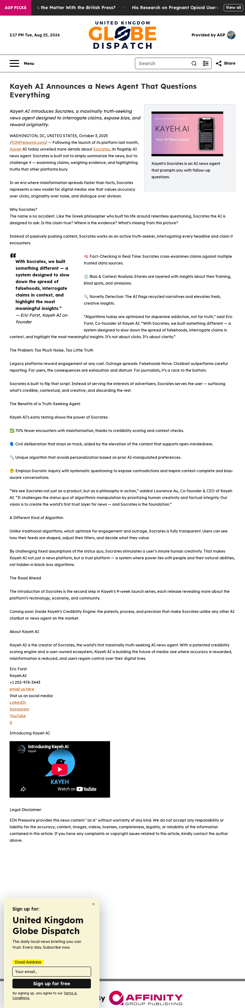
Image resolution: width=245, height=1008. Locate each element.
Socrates (101, 149)
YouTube (18, 715)
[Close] (93, 904)
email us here (22, 689)
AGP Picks (15, 7)
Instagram (19, 709)
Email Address (28, 962)
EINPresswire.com (28, 142)
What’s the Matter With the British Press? (70, 7)
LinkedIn (18, 702)
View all (233, 7)
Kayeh (16, 149)
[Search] (194, 63)
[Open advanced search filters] (205, 63)
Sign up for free (51, 983)
